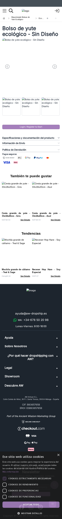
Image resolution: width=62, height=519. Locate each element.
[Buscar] (11, 11)
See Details (25, 220)
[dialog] (31, 485)
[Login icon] (57, 11)
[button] (31, 513)
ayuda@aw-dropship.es (31, 313)
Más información (10, 471)
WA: (33, 320)
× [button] (58, 455)
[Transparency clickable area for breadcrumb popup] (21, 18)
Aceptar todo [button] (31, 504)
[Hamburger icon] (4, 11)
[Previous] (47, 18)
